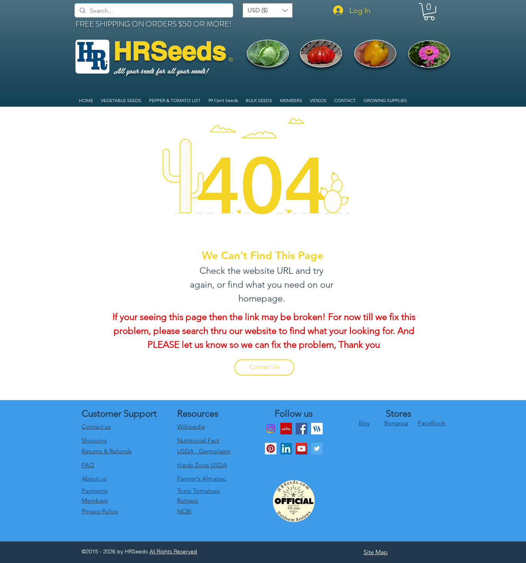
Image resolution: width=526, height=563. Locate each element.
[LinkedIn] (286, 448)
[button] (268, 10)
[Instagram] (270, 428)
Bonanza (396, 423)
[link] (429, 11)
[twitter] (317, 448)
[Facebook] (301, 428)
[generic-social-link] (317, 428)
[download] (286, 428)
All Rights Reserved (173, 551)
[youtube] (301, 448)
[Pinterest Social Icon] (270, 448)
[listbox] (268, 10)
